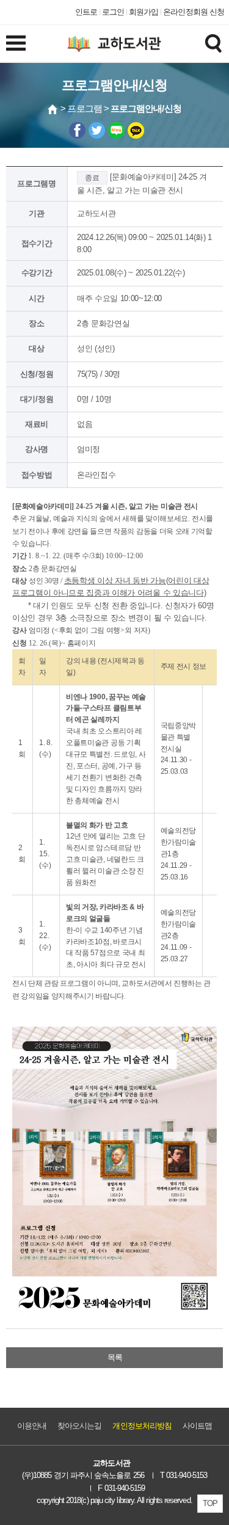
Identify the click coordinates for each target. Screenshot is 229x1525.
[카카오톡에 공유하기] (136, 130)
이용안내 (31, 1425)
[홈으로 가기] (53, 109)
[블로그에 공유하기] (116, 130)
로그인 (113, 11)
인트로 (86, 11)
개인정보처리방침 (142, 1425)
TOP (210, 1503)
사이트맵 (197, 1425)
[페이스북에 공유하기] (77, 130)
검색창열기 (213, 43)
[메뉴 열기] (16, 43)
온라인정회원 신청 (193, 11)
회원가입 (143, 11)
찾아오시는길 (79, 1425)
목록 (114, 1357)
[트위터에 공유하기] (97, 130)
